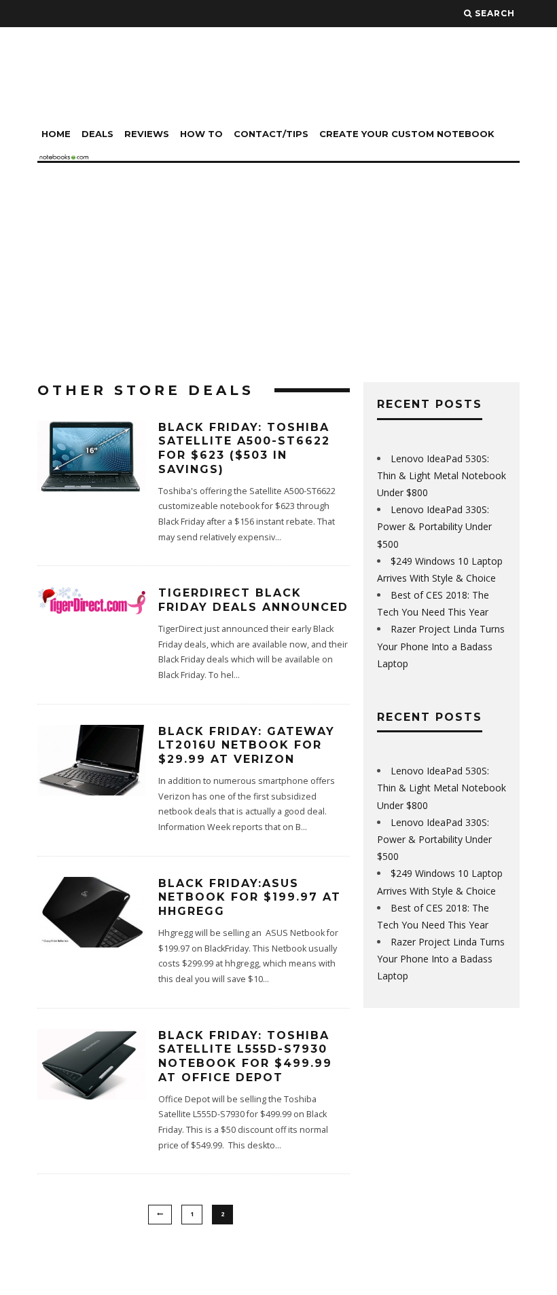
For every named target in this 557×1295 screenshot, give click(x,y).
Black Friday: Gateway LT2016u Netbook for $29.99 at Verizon (246, 745)
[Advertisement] (278, 265)
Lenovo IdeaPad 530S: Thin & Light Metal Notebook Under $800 (441, 475)
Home (56, 133)
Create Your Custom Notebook (407, 133)
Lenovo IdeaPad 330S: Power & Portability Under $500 (434, 526)
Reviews (146, 133)
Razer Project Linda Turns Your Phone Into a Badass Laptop (441, 645)
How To (201, 133)
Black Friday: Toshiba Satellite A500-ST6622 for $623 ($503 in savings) (244, 448)
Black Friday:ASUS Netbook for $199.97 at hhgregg (249, 897)
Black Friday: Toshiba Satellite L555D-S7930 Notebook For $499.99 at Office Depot (245, 1056)
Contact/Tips (271, 133)
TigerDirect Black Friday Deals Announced (253, 600)
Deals (97, 133)
